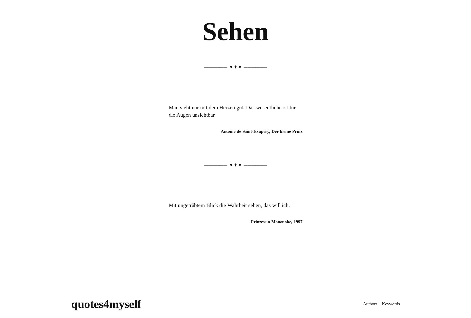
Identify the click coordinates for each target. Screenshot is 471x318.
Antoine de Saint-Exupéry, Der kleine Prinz (261, 131)
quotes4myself (106, 303)
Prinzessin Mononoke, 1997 (276, 221)
